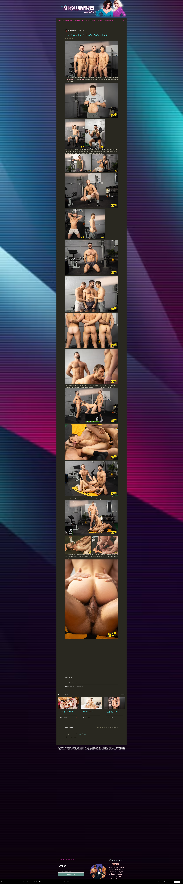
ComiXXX (100, 20)
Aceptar (176, 881)
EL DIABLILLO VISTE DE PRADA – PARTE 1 (113, 712)
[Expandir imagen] (75, 134)
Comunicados (109, 20)
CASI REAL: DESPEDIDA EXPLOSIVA (66, 712)
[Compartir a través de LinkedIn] (72, 682)
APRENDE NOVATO (88, 711)
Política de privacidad (71, 881)
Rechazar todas (168, 881)
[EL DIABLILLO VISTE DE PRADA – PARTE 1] (114, 703)
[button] (123, 20)
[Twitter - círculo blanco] (60, 866)
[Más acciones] (117, 30)
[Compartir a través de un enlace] (76, 682)
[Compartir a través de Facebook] (65, 682)
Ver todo (123, 694)
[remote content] (91, 658)
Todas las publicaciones (65, 20)
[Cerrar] (181, 882)
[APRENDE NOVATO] (91, 703)
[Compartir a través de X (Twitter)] (69, 682)
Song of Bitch (90, 20)
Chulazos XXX (79, 20)
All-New (63, 5)
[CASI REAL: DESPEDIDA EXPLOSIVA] (68, 703)
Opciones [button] (160, 881)
